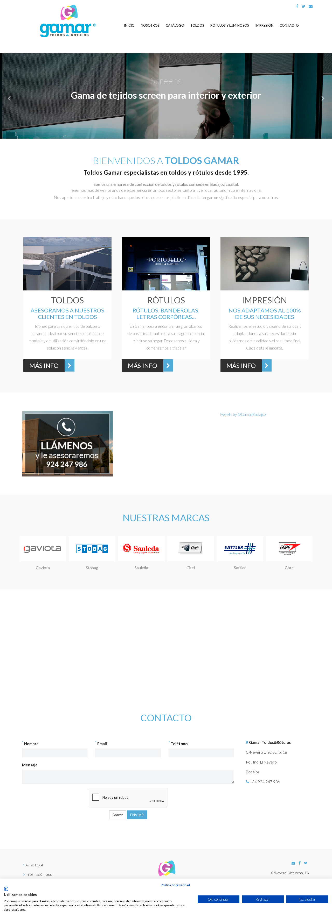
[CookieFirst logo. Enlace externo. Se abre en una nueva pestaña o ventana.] (6, 889)
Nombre (30, 743)
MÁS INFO (44, 365)
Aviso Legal (34, 865)
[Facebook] (297, 6)
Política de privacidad (175, 885)
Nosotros (150, 25)
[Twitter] (303, 6)
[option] (67, 306)
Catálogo (175, 25)
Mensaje (30, 765)
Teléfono (178, 743)
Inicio (129, 25)
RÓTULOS (166, 300)
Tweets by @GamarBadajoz (242, 414)
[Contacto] (311, 6)
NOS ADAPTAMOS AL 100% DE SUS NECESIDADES (265, 313)
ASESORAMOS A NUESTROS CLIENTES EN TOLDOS (67, 313)
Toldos (197, 25)
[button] (25, 96)
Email (101, 743)
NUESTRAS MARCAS (166, 517)
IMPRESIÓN (264, 300)
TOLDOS (67, 300)
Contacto (289, 25)
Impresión (264, 25)
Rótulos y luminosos (229, 25)
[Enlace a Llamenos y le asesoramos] (67, 443)
